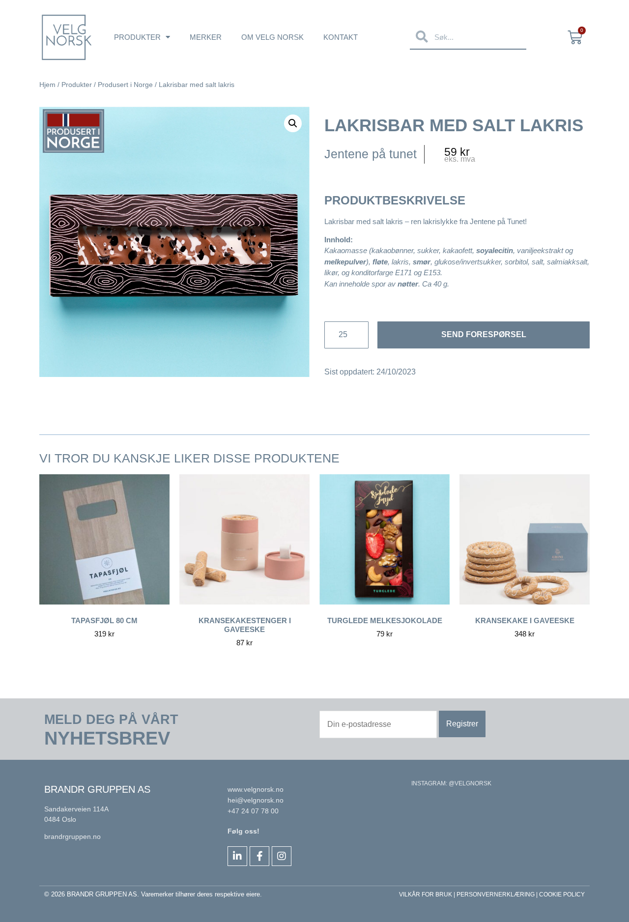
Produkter (137, 37)
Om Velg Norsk (272, 37)
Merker (206, 37)
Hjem (47, 84)
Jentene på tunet (370, 154)
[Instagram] (281, 856)
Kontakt (340, 37)
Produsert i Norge (125, 84)
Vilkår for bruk (425, 894)
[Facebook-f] (259, 856)
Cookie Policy (562, 894)
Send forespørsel (483, 334)
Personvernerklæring (496, 894)
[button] (293, 123)
